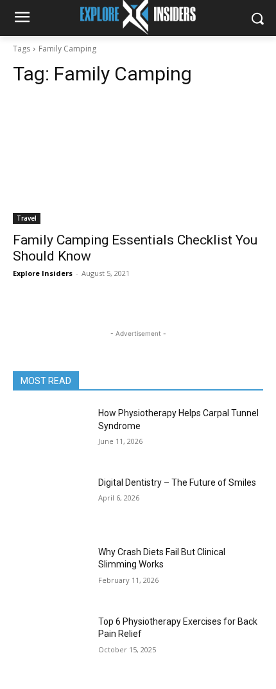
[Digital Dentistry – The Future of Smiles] (50, 503)
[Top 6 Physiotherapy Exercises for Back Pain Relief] (50, 642)
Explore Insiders (43, 273)
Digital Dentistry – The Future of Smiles (177, 482)
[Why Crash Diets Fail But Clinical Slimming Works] (50, 572)
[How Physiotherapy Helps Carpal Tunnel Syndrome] (50, 433)
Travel (27, 218)
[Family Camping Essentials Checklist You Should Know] (138, 161)
